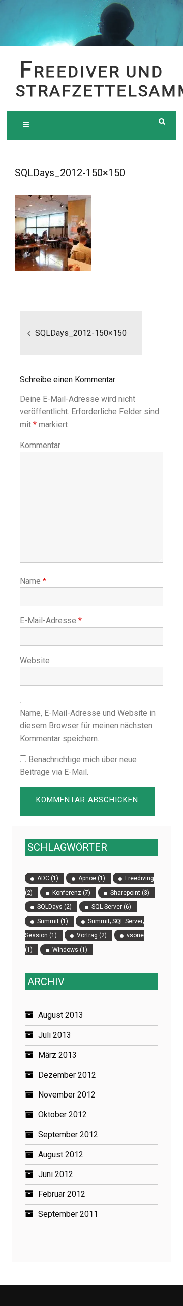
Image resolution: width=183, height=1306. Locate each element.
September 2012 (68, 1134)
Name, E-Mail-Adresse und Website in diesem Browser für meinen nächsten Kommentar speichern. (88, 725)
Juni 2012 (55, 1174)
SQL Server (111, 906)
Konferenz (71, 892)
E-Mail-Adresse (51, 620)
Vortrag (92, 935)
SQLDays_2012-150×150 (81, 333)
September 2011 (68, 1214)
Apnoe (91, 878)
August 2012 (60, 1154)
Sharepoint (129, 892)
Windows (69, 949)
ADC (47, 878)
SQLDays (54, 906)
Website (35, 660)
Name (33, 581)
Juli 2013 (54, 1035)
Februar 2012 (61, 1194)
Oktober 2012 (62, 1114)
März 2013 (57, 1055)
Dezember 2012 (67, 1075)
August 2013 (60, 1015)
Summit (52, 921)
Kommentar (40, 445)
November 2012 (67, 1095)
